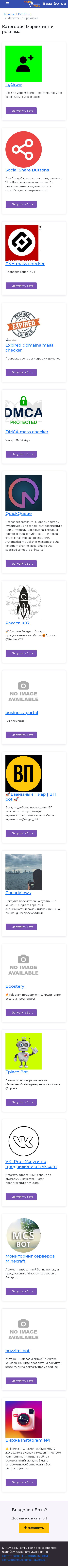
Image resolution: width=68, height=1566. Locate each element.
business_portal (21, 712)
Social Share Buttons (27, 169)
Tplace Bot (16, 1071)
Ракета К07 (17, 622)
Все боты (24, 14)
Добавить (35, 1528)
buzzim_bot (17, 1350)
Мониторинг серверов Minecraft (30, 1259)
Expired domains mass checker (29, 348)
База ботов (53, 3)
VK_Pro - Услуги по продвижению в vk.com (31, 1164)
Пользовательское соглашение (23, 1559)
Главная (9, 14)
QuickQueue (18, 513)
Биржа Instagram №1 (27, 1440)
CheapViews (18, 892)
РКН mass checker (25, 263)
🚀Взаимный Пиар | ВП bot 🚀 (30, 797)
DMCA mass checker (26, 431)
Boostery (14, 986)
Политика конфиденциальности (25, 1555)
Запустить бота (22, 110)
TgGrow (13, 84)
